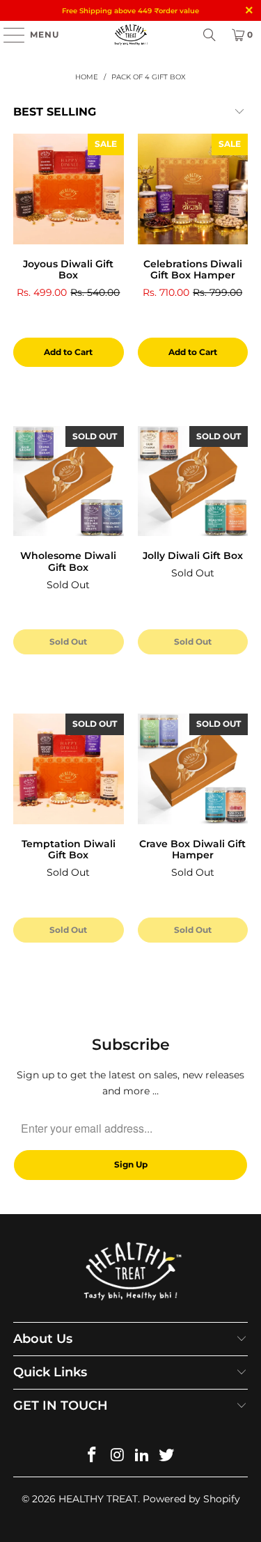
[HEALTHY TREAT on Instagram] (117, 1456)
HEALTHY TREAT (98, 1499)
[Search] (209, 35)
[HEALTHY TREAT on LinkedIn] (142, 1456)
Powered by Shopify (191, 1499)
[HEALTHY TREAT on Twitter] (167, 1456)
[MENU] (7, 35)
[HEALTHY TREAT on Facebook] (92, 1456)
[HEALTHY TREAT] (130, 35)
